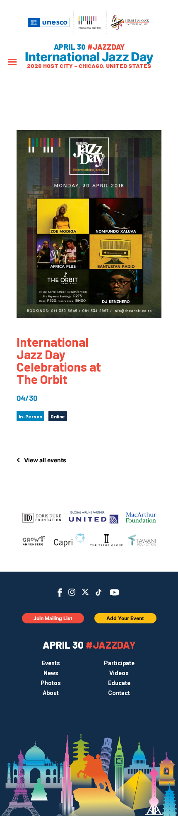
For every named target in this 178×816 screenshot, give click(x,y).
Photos (51, 683)
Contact (119, 693)
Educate (119, 683)
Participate (119, 663)
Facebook (60, 592)
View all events (45, 460)
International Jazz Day (89, 57)
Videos (119, 673)
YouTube (114, 592)
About (51, 693)
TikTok (99, 592)
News (50, 673)
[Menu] (12, 63)
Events (51, 663)
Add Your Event (125, 618)
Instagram (72, 592)
